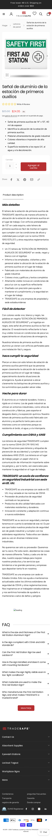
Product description (13, 194)
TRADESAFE (35, 829)
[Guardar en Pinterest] (24, 179)
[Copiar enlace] (38, 179)
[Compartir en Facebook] (11, 179)
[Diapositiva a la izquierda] (5, 56)
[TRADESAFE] (16, 729)
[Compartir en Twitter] (18, 179)
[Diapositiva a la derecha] (47, 56)
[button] (4, 14)
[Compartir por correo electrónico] (31, 179)
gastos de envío (11, 116)
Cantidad (9, 160)
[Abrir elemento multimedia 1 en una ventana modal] (26, 56)
